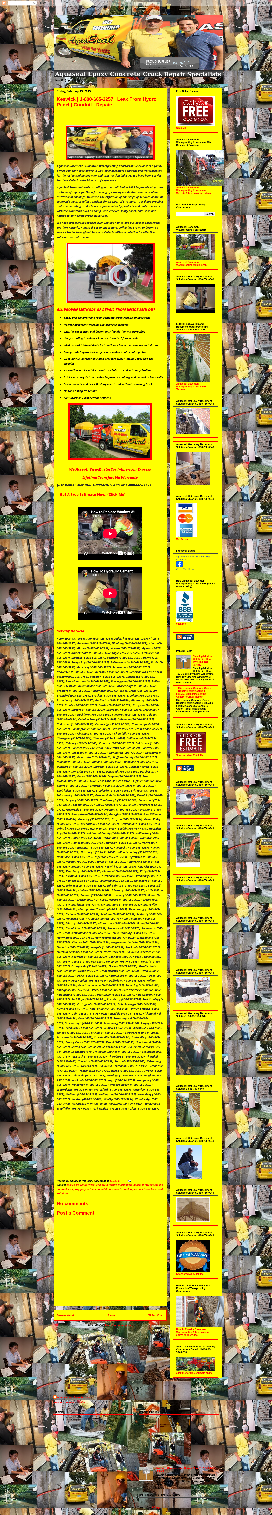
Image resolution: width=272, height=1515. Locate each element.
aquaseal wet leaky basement (75, 1397)
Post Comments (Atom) (119, 1325)
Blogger (157, 1507)
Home (110, 1315)
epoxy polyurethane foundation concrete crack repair (104, 1189)
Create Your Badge (185, 569)
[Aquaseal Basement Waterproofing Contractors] (179, 566)
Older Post (155, 1315)
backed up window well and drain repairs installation (99, 1184)
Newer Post (65, 1315)
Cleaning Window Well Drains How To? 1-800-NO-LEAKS (202, 660)
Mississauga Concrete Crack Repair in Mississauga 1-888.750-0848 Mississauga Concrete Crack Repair (193, 692)
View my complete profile (69, 1402)
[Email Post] (129, 1180)
